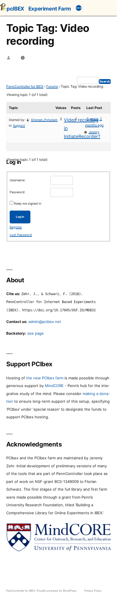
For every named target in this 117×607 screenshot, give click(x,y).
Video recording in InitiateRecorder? (82, 128)
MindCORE (54, 385)
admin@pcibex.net (44, 321)
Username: (17, 180)
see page (35, 333)
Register (16, 227)
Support (19, 125)
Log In (20, 216)
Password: (17, 192)
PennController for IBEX (24, 86)
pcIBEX (15, 8)
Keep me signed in (27, 203)
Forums (52, 86)
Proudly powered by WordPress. (57, 590)
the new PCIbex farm (44, 378)
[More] (78, 8)
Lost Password (21, 235)
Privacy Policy (92, 590)
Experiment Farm (49, 8)
